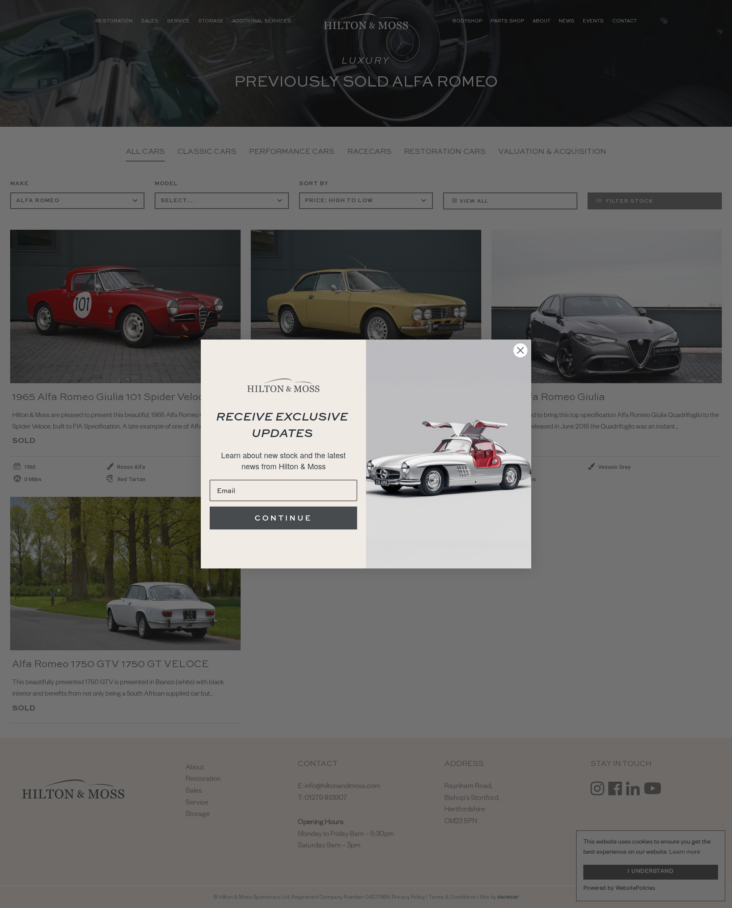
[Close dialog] (520, 350)
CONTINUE (283, 517)
